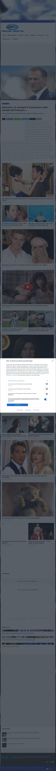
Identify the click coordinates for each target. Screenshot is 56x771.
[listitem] (28, 380)
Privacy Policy (36, 410)
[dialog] (28, 385)
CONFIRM (17, 404)
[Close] (53, 361)
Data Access (28, 410)
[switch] (46, 384)
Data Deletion (20, 410)
